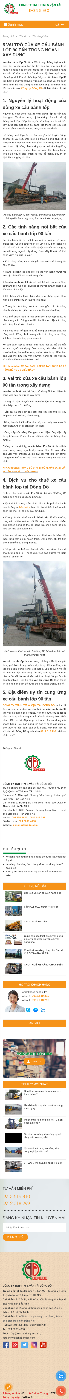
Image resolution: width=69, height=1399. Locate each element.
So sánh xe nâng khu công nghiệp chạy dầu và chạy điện (43, 1135)
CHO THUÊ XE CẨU (35, 921)
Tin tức (23, 36)
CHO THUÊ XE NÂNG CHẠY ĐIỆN (43, 964)
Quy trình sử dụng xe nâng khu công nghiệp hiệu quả (41, 1150)
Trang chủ (8, 36)
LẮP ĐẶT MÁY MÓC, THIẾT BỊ (41, 907)
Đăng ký (15, 1237)
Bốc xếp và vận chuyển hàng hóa (42, 892)
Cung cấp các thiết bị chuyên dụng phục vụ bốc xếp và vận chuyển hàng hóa (43, 938)
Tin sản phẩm (40, 36)
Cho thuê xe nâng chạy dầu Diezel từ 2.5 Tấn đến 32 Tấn (43, 952)
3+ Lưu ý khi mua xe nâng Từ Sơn (43, 1162)
